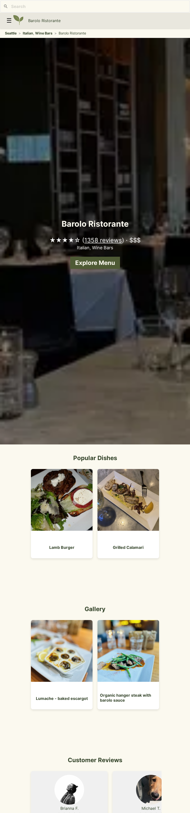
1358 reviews (103, 240)
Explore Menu (95, 262)
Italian (28, 33)
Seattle (11, 33)
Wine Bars (43, 33)
